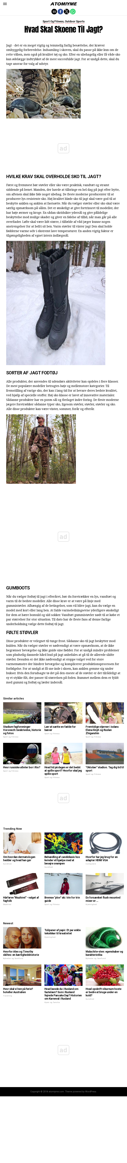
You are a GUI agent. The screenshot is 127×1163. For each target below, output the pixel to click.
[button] (5, 4)
